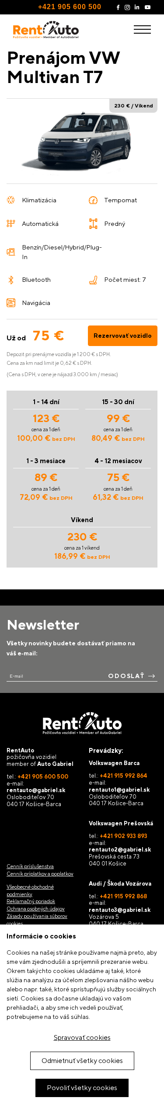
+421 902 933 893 (123, 836)
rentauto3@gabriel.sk (119, 910)
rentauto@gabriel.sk (36, 790)
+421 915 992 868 (123, 896)
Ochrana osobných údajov (36, 909)
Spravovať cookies (82, 1037)
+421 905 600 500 (69, 6)
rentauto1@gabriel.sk (119, 789)
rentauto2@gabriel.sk (120, 849)
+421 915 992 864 (123, 775)
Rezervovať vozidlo (123, 335)
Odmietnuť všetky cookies (82, 1060)
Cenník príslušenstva (30, 866)
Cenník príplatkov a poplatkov (40, 874)
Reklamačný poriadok (31, 901)
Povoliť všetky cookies (82, 1088)
